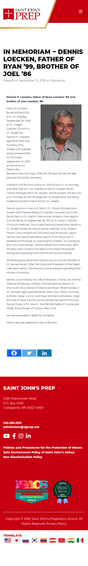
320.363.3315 (12, 423)
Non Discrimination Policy (22, 457)
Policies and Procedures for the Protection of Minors (42, 447)
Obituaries (57, 80)
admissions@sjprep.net (21, 427)
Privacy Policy (56, 524)
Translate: (12, 535)
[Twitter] (29, 353)
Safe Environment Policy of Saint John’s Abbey (39, 452)
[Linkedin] (44, 353)
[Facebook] (14, 353)
